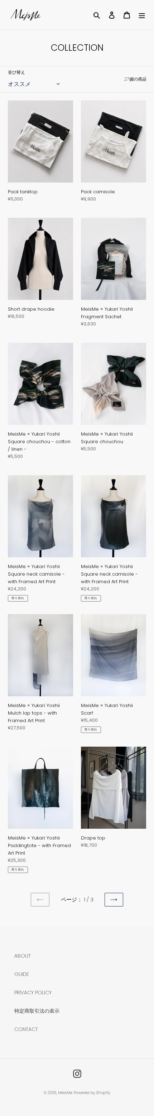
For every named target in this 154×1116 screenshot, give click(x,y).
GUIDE (21, 974)
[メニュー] (141, 14)
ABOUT (22, 955)
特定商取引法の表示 (36, 1010)
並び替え (16, 72)
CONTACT (26, 1029)
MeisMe (65, 1092)
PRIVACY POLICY (33, 992)
